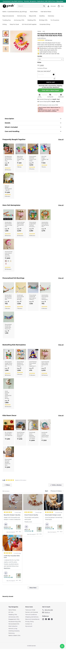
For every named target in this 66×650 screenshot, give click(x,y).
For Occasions (55, 20)
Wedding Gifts (31, 20)
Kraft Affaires (42, 38)
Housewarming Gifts (15, 621)
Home (39, 31)
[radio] (6, 261)
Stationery (51, 16)
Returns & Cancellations (32, 619)
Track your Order (30, 610)
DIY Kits (11, 612)
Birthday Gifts (43, 20)
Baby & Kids (32, 16)
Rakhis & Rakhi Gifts (14, 635)
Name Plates (34, 11)
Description (9, 119)
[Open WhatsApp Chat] (62, 646)
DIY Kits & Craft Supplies (29, 24)
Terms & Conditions (31, 614)
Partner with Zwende (31, 612)
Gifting (4, 24)
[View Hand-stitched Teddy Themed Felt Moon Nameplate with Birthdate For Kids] (18, 527)
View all (61, 139)
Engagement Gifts (14, 619)
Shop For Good (14, 24)
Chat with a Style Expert (50, 90)
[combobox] (31, 6)
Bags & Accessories (8, 16)
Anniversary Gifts (19, 20)
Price (39, 62)
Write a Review (58, 485)
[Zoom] (21, 41)
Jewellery (42, 16)
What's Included (11, 127)
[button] (45, 40)
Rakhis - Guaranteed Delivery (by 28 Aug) (14, 11)
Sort (46, 491)
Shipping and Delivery (31, 617)
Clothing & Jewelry (14, 631)
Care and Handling (12, 131)
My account (28, 626)
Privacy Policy (29, 621)
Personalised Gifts (14, 624)
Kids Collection (13, 626)
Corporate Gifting (45, 24)
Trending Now (6, 20)
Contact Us (28, 624)
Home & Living (21, 16)
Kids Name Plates (46, 11)
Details (7, 123)
